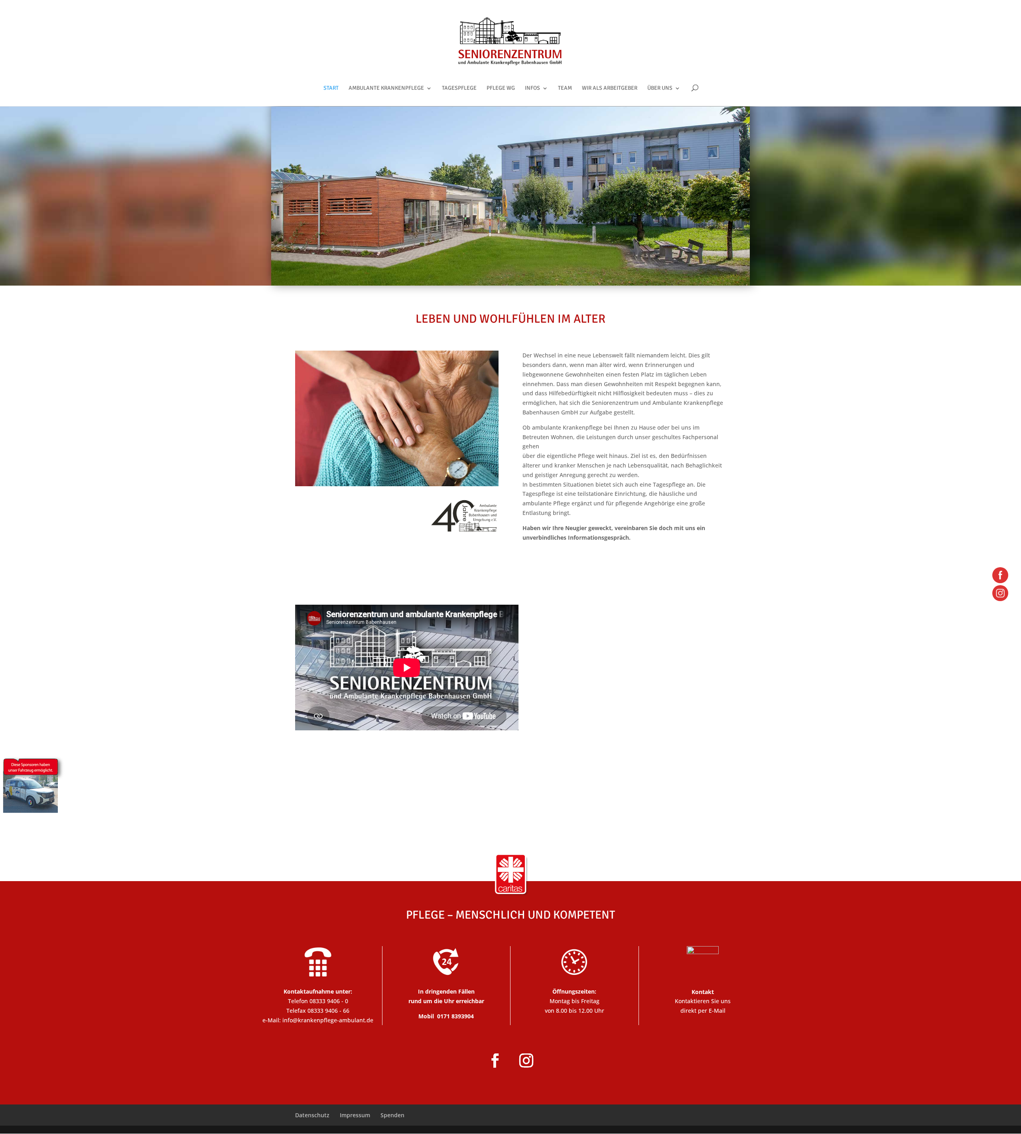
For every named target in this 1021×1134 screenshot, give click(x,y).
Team (565, 88)
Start (331, 88)
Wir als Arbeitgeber (609, 88)
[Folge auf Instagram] (526, 1061)
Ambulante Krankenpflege (386, 88)
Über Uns (659, 88)
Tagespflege (459, 88)
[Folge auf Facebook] (495, 1061)
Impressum (355, 1115)
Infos (532, 88)
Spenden (392, 1115)
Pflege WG (501, 88)
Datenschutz (312, 1115)
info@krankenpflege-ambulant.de (327, 1020)
